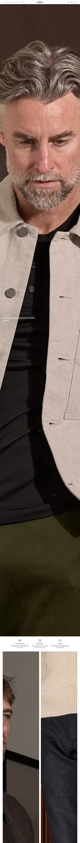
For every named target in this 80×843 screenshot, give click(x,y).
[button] (3, 2)
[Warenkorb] (76, 2)
